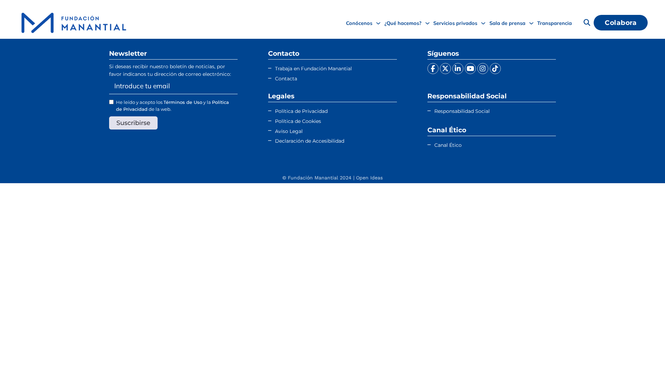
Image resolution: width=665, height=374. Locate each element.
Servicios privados (455, 23)
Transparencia (554, 23)
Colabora (621, 22)
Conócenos (359, 23)
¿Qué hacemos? (403, 23)
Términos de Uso (182, 102)
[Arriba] (642, 355)
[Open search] (587, 22)
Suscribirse (133, 122)
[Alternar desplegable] (378, 23)
